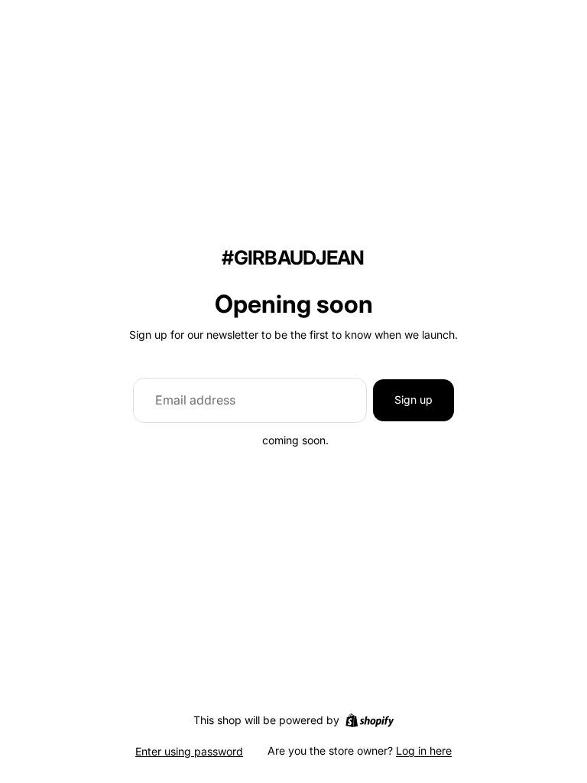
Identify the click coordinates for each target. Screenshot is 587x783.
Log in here (424, 750)
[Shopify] (369, 720)
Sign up (413, 399)
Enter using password (189, 751)
